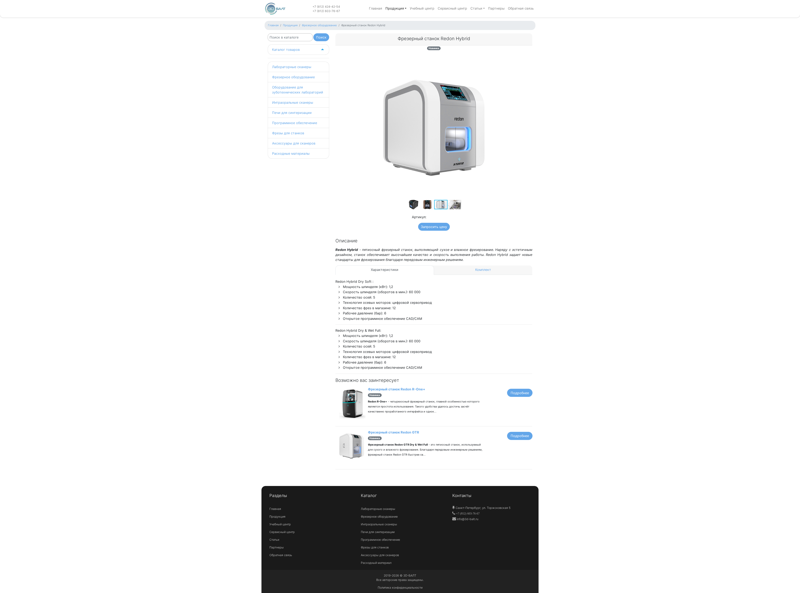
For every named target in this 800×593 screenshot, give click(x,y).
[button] (503, 57)
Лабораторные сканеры (291, 67)
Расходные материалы (291, 153)
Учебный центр (422, 8)
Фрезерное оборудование (293, 77)
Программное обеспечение (294, 123)
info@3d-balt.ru (467, 519)
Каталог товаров (286, 49)
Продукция (394, 8)
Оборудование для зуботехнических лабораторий (297, 89)
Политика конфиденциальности (400, 587)
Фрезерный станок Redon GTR (393, 432)
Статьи (476, 8)
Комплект (483, 270)
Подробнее (520, 393)
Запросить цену (434, 227)
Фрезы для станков (288, 133)
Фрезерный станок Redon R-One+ (396, 389)
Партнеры (496, 8)
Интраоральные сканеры (292, 102)
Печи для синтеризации (292, 113)
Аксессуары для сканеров (293, 143)
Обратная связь (521, 8)
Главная (375, 8)
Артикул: (418, 217)
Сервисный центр (452, 8)
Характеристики (384, 270)
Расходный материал (376, 562)
